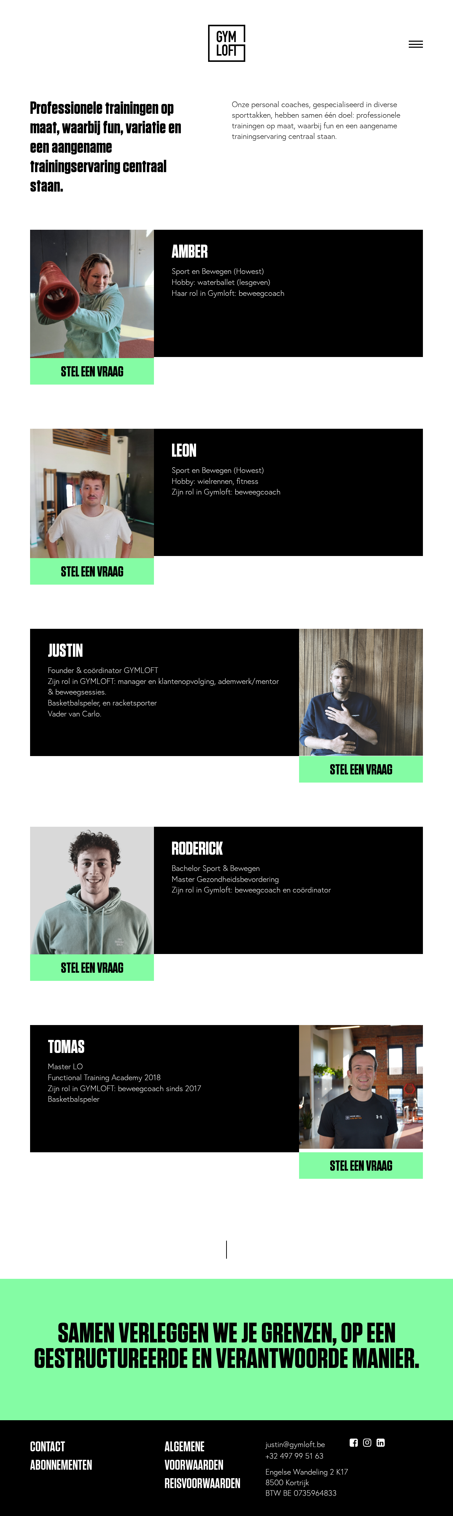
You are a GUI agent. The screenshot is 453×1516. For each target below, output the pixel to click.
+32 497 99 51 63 (294, 1456)
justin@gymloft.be (295, 1444)
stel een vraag (92, 372)
